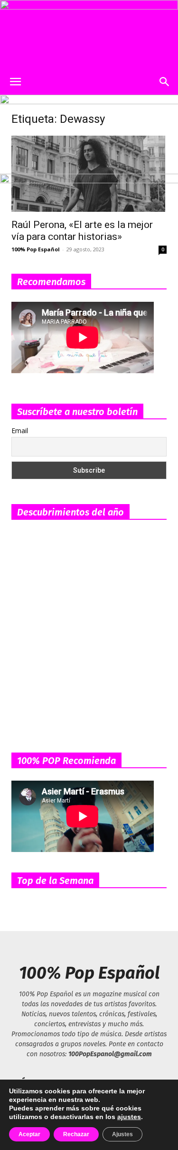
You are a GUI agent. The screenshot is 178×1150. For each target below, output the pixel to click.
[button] (15, 82)
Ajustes (122, 1134)
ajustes (129, 1116)
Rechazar (76, 1134)
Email (19, 430)
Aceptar (29, 1134)
